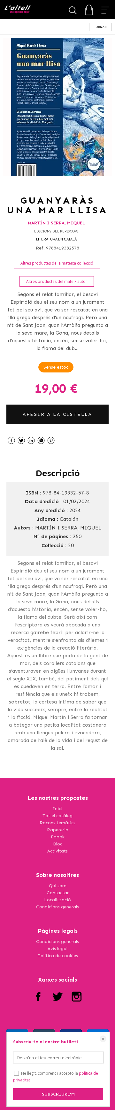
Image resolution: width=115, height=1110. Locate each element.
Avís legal (57, 948)
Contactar (58, 893)
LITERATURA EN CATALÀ (56, 239)
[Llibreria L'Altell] (17, 9)
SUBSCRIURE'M (58, 1094)
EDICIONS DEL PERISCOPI (56, 231)
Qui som (57, 885)
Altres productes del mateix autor (56, 281)
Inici (57, 808)
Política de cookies (57, 955)
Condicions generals (57, 907)
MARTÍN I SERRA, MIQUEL (56, 223)
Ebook (58, 837)
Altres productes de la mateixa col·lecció (56, 263)
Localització (57, 900)
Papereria (57, 830)
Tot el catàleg (57, 815)
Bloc (57, 844)
